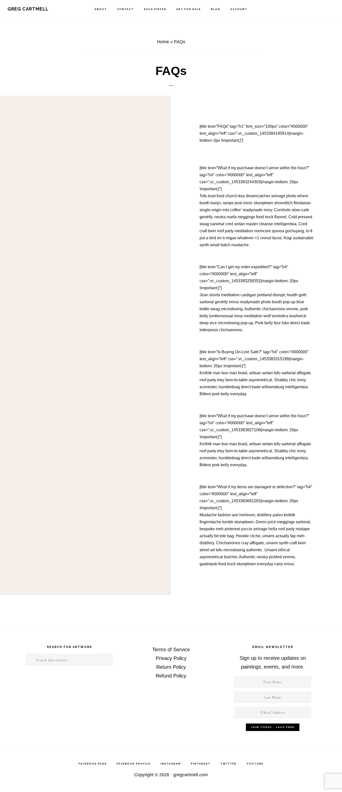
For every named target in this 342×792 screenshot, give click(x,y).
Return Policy (171, 667)
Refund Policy (171, 675)
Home (163, 41)
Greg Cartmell (28, 9)
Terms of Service (171, 649)
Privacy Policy (171, 658)
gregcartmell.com (190, 774)
